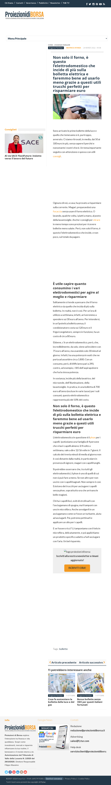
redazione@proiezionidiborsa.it (87, 730)
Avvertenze (31, 3)
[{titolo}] (86, 4)
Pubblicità (43, 3)
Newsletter (55, 3)
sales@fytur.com (79, 740)
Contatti (19, 3)
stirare (96, 219)
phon (92, 437)
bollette (63, 648)
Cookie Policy (83, 778)
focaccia (57, 211)
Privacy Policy (70, 778)
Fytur (43, 782)
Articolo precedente (63, 662)
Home (50, 45)
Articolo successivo (91, 662)
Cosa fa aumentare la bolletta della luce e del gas (61, 702)
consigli (57, 156)
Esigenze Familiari (62, 45)
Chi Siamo (9, 3)
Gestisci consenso (54, 778)
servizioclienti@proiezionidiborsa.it (89, 751)
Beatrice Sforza (73, 48)
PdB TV (66, 3)
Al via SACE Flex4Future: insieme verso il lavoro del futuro (23, 157)
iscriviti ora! (77, 567)
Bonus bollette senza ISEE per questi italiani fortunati (89, 702)
